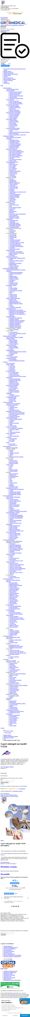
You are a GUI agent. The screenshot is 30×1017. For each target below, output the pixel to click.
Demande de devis (7, 952)
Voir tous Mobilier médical (12, 89)
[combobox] (7, 29)
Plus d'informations (5, 862)
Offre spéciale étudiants (8, 951)
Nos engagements (7, 950)
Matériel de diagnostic (8, 72)
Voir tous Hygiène (10, 363)
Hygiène (5, 76)
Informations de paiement (9, 977)
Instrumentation (7, 75)
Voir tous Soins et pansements (13, 403)
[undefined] (24, 887)
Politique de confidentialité (9, 972)
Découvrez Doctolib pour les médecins (12, 955)
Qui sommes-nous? (7, 946)
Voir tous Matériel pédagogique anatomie (15, 269)
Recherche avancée (5, 30)
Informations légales (8, 973)
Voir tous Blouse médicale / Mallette (14, 337)
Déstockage (6, 83)
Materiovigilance (7, 979)
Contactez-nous (4, 18)
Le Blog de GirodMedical (9, 948)
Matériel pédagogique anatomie (10, 74)
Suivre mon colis (7, 976)
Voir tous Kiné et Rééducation (13, 497)
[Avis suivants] (28, 898)
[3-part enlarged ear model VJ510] (4, 802)
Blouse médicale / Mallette (9, 79)
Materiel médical (7, 735)
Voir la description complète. (7, 766)
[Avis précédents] (2, 898)
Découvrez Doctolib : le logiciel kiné (11, 956)
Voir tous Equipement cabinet (13, 637)
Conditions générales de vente (10, 971)
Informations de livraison (9, 975)
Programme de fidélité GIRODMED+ (12, 980)
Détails (2, 840)
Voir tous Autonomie (11, 660)
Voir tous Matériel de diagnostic (13, 137)
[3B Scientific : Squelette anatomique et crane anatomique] (6, 756)
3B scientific (5, 874)
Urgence (5, 81)
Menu (2, 85)
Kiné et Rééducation (8, 77)
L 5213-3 (13, 994)
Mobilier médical (7, 71)
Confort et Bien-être (8, 80)
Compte (2, 728)
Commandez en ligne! (17, 791)
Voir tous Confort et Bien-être (13, 580)
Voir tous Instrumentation (12, 447)
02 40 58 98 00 (4, 17)
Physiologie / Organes (8, 737)
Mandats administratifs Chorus (10, 947)
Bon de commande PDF (9, 954)
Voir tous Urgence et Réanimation (14, 541)
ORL (4, 739)
